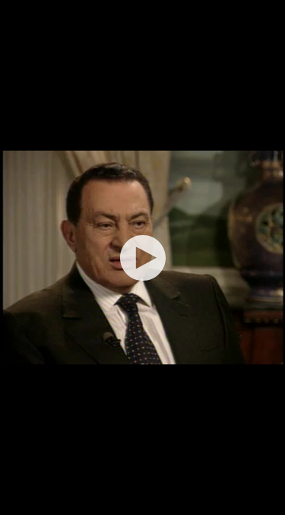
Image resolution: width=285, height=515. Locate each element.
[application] (142, 257)
